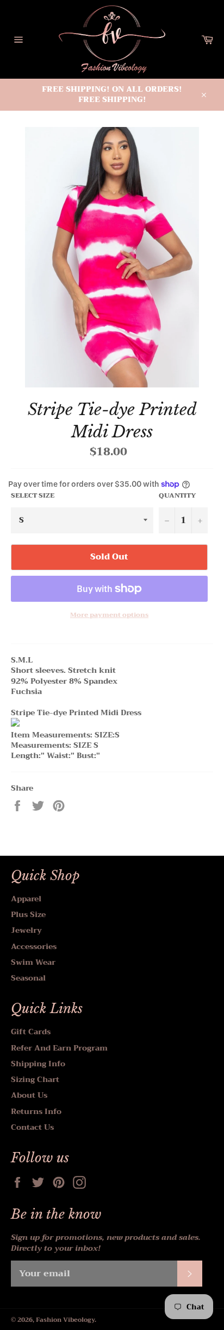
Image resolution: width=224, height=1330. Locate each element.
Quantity (177, 495)
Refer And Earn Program (59, 1047)
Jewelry (26, 930)
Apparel (26, 898)
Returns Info (36, 1111)
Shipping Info (38, 1063)
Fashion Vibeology (65, 1320)
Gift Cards (31, 1031)
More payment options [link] (109, 615)
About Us (29, 1095)
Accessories (34, 946)
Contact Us (32, 1127)
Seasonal (28, 977)
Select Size (32, 495)
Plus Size (28, 914)
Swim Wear (33, 962)
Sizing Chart (35, 1079)
